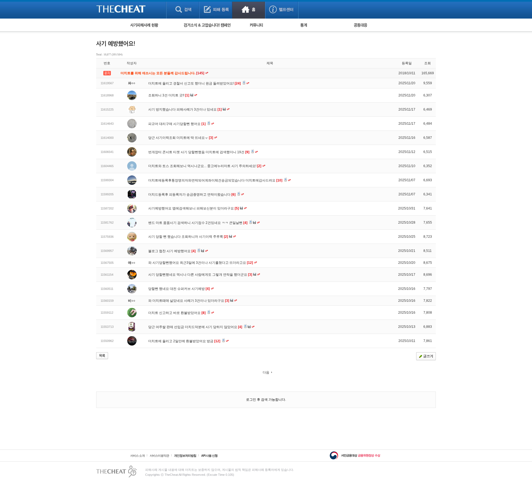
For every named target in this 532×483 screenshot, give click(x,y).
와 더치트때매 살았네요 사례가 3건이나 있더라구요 (188, 301)
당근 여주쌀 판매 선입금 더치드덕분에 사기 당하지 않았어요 (195, 327)
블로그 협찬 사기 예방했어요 (172, 251)
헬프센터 (281, 9)
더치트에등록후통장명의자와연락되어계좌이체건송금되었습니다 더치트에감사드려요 (215, 180)
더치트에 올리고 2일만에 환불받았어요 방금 (184, 341)
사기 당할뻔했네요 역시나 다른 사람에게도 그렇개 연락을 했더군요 (200, 275)
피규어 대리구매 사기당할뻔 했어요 (177, 124)
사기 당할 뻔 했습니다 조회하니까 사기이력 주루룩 (188, 237)
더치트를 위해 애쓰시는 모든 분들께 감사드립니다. (163, 73)
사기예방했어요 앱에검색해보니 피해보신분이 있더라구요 (193, 208)
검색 (182, 9)
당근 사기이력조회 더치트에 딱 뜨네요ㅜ (180, 138)
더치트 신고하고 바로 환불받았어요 (177, 313)
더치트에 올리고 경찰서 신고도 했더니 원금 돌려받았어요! (194, 83)
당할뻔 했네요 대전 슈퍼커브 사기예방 (179, 289)
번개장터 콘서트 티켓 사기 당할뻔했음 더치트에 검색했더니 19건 (198, 152)
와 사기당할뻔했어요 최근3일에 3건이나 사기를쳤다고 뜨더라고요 (200, 263)
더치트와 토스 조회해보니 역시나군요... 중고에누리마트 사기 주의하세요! (204, 166)
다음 (266, 372)
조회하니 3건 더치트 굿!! (168, 95)
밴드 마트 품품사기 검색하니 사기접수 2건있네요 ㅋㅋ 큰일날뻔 (197, 223)
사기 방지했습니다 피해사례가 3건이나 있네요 (185, 109)
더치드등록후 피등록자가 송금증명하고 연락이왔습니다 (192, 194)
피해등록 (215, 9)
